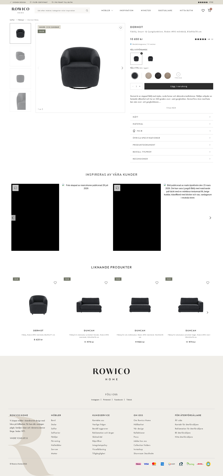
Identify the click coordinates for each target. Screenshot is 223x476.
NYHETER (146, 10)
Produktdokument (144, 144)
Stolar (54, 424)
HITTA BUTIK (186, 10)
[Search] (87, 10)
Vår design (139, 428)
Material (138, 123)
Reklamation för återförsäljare (189, 428)
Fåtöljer (21, 20)
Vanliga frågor (99, 424)
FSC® (139, 130)
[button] (35, 217)
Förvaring (55, 441)
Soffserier (55, 432)
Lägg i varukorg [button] (178, 86)
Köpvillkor (97, 441)
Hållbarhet (139, 424)
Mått (135, 117)
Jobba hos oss (140, 441)
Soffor (12, 20)
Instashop (138, 449)
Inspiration (126, 10)
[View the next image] (207, 312)
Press (136, 437)
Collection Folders (142, 445)
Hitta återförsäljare (184, 437)
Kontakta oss (98, 420)
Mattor (54, 453)
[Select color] (135, 75)
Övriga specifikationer (146, 137)
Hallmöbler (56, 445)
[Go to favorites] (203, 10)
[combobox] (59, 10)
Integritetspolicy (99, 445)
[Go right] (122, 68)
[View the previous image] (15, 312)
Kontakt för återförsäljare (187, 424)
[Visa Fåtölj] (136, 59)
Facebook (118, 399)
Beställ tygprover (100, 428)
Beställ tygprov (142, 151)
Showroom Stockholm (144, 453)
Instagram (95, 399)
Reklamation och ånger (103, 432)
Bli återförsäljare (183, 432)
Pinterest (107, 399)
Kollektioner (139, 432)
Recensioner (140, 158)
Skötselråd (97, 437)
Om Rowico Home (142, 420)
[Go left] (38, 68)
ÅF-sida (178, 420)
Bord (53, 420)
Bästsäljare (165, 10)
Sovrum (54, 449)
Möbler (105, 10)
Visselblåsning (99, 449)
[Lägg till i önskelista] (120, 27)
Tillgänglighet (98, 453)
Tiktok (129, 399)
